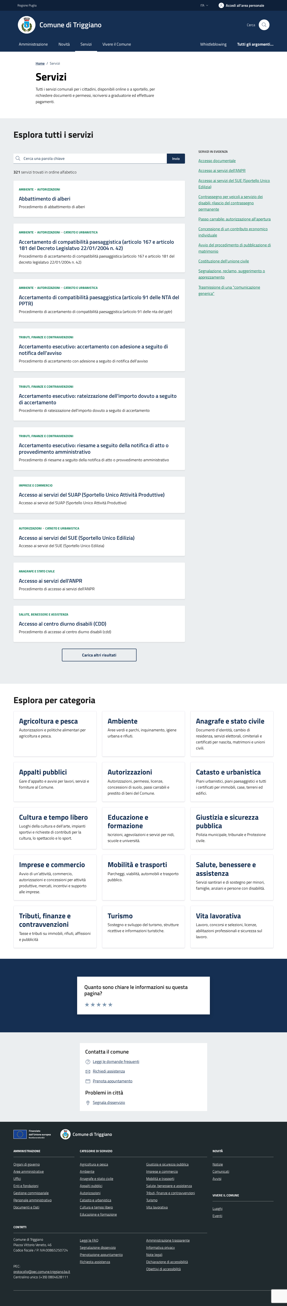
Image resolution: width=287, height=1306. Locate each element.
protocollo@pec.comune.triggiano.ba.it (41, 1271)
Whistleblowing (213, 44)
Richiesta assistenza (95, 1261)
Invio (176, 158)
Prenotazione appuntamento (101, 1254)
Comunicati (221, 1171)
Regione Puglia (27, 5)
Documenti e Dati (26, 1207)
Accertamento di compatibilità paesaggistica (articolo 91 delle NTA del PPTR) (99, 300)
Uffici (17, 1178)
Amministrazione (33, 44)
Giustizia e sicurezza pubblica (167, 1164)
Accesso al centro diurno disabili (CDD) (62, 623)
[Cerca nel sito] (264, 24)
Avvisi (217, 1178)
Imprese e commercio (35, 485)
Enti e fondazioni (25, 1185)
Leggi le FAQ (89, 1240)
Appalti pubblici (91, 1185)
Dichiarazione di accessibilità (167, 1261)
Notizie (218, 1164)
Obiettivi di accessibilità (163, 1269)
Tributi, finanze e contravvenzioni (46, 337)
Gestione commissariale (31, 1193)
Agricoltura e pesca (94, 1164)
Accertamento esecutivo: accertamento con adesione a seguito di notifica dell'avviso (93, 349)
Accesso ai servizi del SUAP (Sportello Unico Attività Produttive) (92, 494)
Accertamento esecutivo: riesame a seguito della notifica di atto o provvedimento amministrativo (94, 448)
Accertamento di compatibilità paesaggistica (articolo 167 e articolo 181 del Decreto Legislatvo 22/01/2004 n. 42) (96, 245)
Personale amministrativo (32, 1200)
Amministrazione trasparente (168, 1240)
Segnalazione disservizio (98, 1247)
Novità (64, 44)
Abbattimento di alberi (44, 198)
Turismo (151, 1200)
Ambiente (26, 189)
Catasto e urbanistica (81, 232)
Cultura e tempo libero (96, 1207)
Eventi (217, 1215)
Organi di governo (26, 1164)
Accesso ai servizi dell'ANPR (50, 581)
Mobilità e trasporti (160, 1178)
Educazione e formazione (98, 1214)
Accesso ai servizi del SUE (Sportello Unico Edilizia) (77, 538)
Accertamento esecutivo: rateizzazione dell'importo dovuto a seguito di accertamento (98, 399)
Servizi (86, 44)
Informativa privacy (160, 1247)
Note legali (154, 1254)
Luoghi (217, 1208)
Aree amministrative (28, 1171)
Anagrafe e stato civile (37, 571)
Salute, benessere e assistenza (43, 614)
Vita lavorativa (157, 1207)
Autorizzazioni (48, 189)
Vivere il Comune (116, 44)
